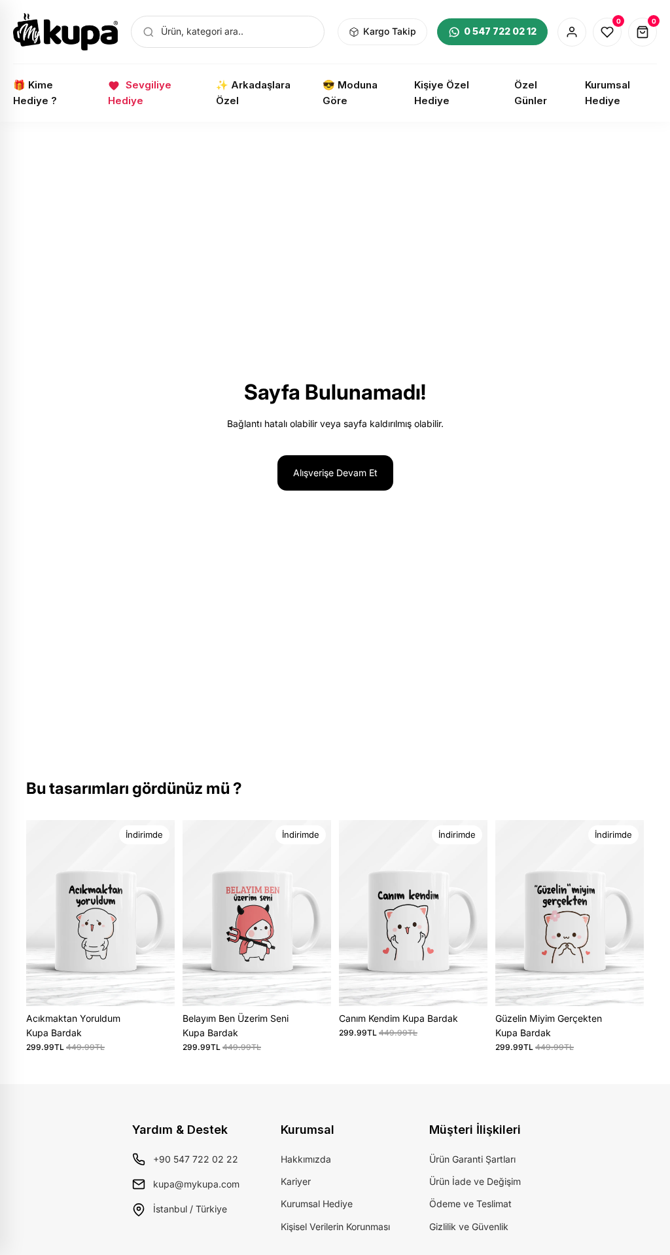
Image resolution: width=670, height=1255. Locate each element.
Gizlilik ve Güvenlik (468, 1226)
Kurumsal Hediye (317, 1203)
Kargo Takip (389, 31)
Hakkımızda (306, 1159)
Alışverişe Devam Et (335, 472)
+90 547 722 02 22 (195, 1159)
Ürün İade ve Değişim (475, 1181)
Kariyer (296, 1181)
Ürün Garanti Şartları (472, 1159)
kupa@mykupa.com (196, 1183)
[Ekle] (154, 986)
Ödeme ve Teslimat (470, 1203)
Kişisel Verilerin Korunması (335, 1226)
